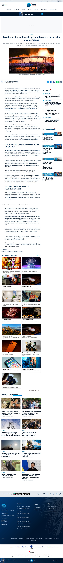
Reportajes (37, 507)
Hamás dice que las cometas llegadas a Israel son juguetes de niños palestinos (10, 413)
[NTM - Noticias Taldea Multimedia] (31, 547)
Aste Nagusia (2, 1)
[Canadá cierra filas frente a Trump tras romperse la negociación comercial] (31, 424)
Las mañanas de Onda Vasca (23, 506)
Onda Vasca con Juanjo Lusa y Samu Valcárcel (23, 518)
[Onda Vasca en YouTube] (50, 494)
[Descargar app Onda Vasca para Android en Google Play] (17, 493)
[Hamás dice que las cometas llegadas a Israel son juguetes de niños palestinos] (10, 403)
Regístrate (59, 1)
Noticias (36, 504)
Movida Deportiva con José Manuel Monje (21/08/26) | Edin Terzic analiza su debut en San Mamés (48, 138)
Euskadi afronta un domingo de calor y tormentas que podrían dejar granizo (52, 96)
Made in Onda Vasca (28, 14)
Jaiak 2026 (11, 1)
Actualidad (16, 9)
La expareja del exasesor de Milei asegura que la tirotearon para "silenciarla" (31, 454)
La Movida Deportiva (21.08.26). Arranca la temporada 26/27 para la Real (48, 179)
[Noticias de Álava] (40, 547)
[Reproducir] (42, 14)
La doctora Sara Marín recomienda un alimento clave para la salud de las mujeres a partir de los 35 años (52, 112)
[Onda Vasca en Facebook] (47, 494)
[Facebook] (54, 82)
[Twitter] (48, 82)
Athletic (29, 9)
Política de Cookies (39, 538)
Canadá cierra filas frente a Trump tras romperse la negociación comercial (29, 434)
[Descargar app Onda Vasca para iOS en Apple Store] (26, 493)
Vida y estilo (48, 100)
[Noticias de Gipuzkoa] (21, 547)
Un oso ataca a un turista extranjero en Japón (8, 474)
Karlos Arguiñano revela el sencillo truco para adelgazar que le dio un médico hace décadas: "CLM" (53, 104)
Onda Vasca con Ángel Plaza (23, 526)
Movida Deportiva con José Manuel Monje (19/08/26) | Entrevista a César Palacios (48, 151)
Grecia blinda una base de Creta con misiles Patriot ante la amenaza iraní (10, 454)
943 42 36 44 (5, 518)
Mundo (3, 409)
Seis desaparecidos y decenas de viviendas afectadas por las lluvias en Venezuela (31, 413)
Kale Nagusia (20, 511)
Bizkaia (23, 9)
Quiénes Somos (14, 538)
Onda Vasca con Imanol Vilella (24, 524)
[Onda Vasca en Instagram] (53, 494)
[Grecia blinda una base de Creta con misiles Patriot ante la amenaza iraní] (10, 445)
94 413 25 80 (5, 513)
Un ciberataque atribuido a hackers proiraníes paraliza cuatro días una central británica (10, 434)
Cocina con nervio (52, 511)
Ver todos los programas (22, 529)
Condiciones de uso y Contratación (52, 538)
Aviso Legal (21, 538)
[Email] (60, 82)
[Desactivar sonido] (57, 561)
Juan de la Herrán (52, 506)
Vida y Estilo (44, 9)
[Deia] (11, 547)
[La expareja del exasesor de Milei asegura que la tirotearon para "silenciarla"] (31, 445)
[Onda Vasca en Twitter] (44, 494)
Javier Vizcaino (51, 508)
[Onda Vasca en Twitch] (56, 494)
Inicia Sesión (54, 1)
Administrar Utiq (34, 540)
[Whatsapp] (57, 82)
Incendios (7, 1)
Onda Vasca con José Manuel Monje (23, 514)
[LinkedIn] (51, 82)
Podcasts (9, 9)
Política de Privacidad (29, 538)
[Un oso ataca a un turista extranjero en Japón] (10, 465)
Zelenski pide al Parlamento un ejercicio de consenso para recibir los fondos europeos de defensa (31, 476)
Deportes (36, 9)
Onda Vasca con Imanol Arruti (23, 521)
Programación (53, 9)
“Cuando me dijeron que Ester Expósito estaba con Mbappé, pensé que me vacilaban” (52, 120)
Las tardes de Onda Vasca (23, 508)
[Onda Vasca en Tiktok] (60, 494)
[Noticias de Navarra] (53, 547)
